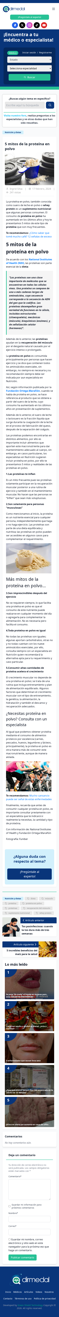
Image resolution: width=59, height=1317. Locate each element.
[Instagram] (29, 25)
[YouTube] (44, 25)
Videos (39, 1291)
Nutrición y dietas (13, 132)
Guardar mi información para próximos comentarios (26, 1206)
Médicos (17, 1291)
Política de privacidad (45, 1298)
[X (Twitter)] (22, 25)
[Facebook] (15, 25)
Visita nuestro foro (15, 115)
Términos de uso (23, 1298)
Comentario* (14, 1176)
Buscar (31, 77)
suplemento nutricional (19, 913)
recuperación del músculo (38, 908)
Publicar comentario (22, 1257)
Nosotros (49, 1291)
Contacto (7, 1298)
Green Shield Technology (30, 1305)
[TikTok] (37, 25)
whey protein (45, 913)
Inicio (8, 1291)
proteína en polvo (34, 903)
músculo (49, 898)
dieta (33, 898)
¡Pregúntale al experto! (29, 17)
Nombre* (13, 1213)
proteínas (12, 908)
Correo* (12, 1226)
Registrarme (45, 52)
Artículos (28, 1291)
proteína (12, 903)
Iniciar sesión (29, 52)
